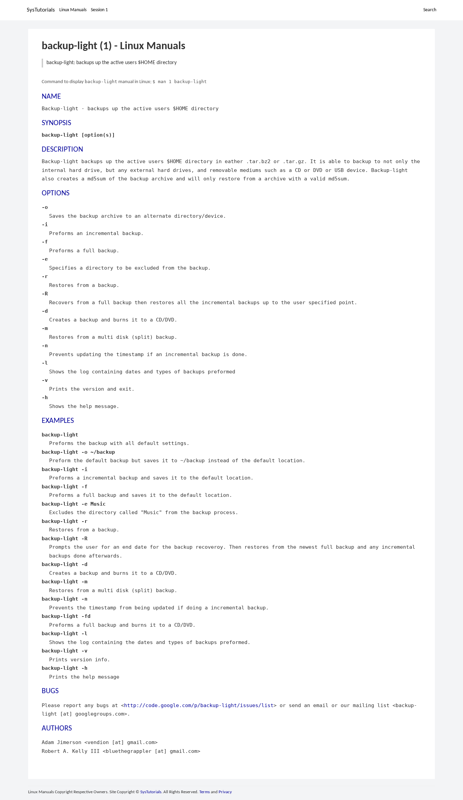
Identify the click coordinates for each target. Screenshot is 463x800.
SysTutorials (41, 10)
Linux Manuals (72, 10)
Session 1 (99, 10)
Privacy (225, 792)
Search (429, 10)
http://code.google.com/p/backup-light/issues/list (199, 705)
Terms (204, 792)
